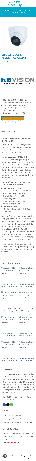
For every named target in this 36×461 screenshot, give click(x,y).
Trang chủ (8, 10)
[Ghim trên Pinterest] (17, 121)
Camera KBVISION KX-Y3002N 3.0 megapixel (26, 334)
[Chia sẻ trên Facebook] (7, 121)
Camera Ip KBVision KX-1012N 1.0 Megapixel (26, 285)
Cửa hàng (17, 10)
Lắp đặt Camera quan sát (15, 5)
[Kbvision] (18, 81)
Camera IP (26, 10)
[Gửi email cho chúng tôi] (8, 404)
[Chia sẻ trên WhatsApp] (3, 121)
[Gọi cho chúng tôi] (11, 404)
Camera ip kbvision (18, 12)
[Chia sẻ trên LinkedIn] (21, 121)
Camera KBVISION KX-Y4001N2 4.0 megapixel (9, 310)
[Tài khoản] (28, 3)
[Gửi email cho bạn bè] (14, 121)
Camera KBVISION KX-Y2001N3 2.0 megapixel (9, 359)
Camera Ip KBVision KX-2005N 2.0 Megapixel (26, 359)
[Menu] (3, 3)
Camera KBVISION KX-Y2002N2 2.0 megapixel (9, 285)
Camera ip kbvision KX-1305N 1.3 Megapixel (26, 310)
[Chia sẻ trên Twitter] (10, 121)
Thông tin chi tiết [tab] (8, 131)
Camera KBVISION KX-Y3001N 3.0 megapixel (9, 334)
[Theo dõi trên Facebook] (4, 404)
